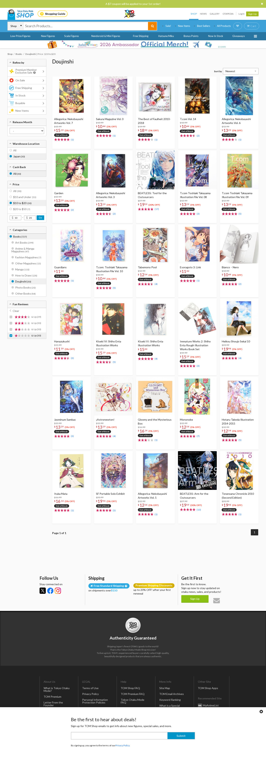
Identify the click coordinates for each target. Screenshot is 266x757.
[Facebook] (50, 591)
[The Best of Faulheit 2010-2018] (155, 95)
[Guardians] (71, 244)
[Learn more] (34, 72)
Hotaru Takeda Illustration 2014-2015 (238, 421)
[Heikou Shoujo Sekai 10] (239, 318)
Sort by (218, 71)
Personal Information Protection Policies (95, 701)
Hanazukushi (62, 341)
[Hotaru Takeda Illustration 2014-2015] (239, 396)
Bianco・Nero (230, 267)
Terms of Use (90, 688)
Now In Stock (215, 36)
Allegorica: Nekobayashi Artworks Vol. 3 (110, 195)
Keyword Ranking (170, 699)
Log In (242, 13)
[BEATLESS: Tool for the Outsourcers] (155, 170)
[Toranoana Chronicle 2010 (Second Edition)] (239, 470)
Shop (194, 13)
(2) (198, 135)
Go (40, 217)
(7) (198, 436)
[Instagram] (58, 591)
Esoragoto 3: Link (190, 267)
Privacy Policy (90, 694)
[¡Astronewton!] (113, 396)
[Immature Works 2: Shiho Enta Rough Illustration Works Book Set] (197, 318)
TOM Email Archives (171, 694)
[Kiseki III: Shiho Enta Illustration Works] (155, 318)
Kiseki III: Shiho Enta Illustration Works (150, 343)
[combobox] (85, 26)
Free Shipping (140, 36)
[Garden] (71, 170)
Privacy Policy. (122, 745)
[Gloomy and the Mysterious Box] (155, 396)
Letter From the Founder (53, 704)
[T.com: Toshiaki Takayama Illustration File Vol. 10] (113, 244)
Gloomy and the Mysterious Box (155, 421)
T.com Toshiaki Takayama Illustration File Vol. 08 (195, 195)
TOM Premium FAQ (132, 694)
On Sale (20, 80)
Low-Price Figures (20, 36)
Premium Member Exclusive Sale (26, 71)
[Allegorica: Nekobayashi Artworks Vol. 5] (155, 470)
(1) (72, 139)
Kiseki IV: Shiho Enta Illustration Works (108, 343)
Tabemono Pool (147, 267)
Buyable (20, 103)
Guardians (60, 267)
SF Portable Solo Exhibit (110, 493)
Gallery (214, 13)
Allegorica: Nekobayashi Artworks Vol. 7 (68, 121)
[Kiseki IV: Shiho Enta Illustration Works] (113, 318)
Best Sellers (203, 25)
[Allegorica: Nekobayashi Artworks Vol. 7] (71, 95)
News (203, 13)
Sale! (168, 25)
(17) (157, 209)
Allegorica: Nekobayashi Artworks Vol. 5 (152, 495)
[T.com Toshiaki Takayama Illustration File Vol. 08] (197, 170)
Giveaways (238, 36)
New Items (184, 25)
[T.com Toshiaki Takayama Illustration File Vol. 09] (239, 170)
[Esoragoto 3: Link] (197, 244)
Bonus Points (191, 36)
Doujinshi (63, 61)
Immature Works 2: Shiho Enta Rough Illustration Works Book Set (195, 345)
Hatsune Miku (166, 36)
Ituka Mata (60, 493)
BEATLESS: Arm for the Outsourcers (194, 495)
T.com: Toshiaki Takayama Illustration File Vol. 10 (111, 269)
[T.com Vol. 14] (197, 95)
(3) (198, 213)
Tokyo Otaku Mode (130, 14)
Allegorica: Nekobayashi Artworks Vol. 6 (236, 121)
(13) (199, 509)
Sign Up (252, 13)
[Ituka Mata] (71, 470)
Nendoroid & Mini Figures (105, 36)
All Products (224, 25)
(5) (240, 213)
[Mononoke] (197, 396)
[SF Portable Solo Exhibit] (113, 470)
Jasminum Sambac (65, 419)
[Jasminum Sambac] (71, 396)
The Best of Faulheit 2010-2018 (154, 121)
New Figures (48, 36)
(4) (156, 283)
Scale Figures (71, 36)
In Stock (20, 95)
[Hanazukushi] (71, 318)
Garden (58, 193)
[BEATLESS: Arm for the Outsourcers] (197, 470)
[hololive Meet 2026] (133, 44)
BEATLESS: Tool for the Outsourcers (152, 195)
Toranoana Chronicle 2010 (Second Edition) (238, 495)
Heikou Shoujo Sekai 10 (236, 341)
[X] (43, 591)
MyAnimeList (211, 705)
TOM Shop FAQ (130, 688)
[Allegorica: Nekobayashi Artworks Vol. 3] (113, 170)
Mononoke (186, 419)
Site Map (164, 688)
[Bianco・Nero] (239, 244)
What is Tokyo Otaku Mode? (57, 689)
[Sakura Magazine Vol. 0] (113, 95)
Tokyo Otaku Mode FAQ (132, 701)
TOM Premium (52, 696)
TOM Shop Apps (208, 688)
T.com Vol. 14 (188, 119)
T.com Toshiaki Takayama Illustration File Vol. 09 (237, 195)
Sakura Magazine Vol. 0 (109, 119)
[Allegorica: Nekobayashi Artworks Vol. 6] (239, 95)
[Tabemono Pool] (155, 244)
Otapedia (228, 13)
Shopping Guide (55, 13)
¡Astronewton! (105, 419)
